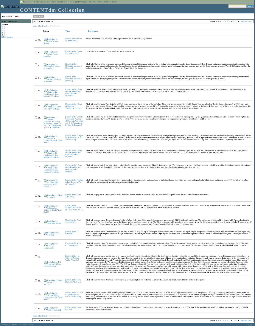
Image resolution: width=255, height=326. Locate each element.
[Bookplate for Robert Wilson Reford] (73, 40)
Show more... (7, 37)
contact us (29, 324)
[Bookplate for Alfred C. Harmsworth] (73, 244)
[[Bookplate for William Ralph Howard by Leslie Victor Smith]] (53, 299)
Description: (93, 31)
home (42, 2)
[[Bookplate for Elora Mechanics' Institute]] (53, 284)
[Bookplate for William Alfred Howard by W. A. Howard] (74, 182)
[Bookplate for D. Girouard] (72, 233)
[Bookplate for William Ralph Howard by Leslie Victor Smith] (74, 294)
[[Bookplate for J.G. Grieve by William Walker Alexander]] (53, 266)
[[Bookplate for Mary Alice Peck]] (53, 197)
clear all (44, 26)
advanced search (65, 2)
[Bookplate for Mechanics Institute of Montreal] (73, 66)
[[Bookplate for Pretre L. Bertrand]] (53, 310)
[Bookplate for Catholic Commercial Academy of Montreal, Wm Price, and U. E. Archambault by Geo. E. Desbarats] (74, 121)
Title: (67, 31)
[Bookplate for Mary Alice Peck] (73, 196)
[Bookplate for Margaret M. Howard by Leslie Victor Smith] (74, 138)
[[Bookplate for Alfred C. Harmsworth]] (53, 248)
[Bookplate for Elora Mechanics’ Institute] (73, 281)
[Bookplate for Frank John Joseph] (73, 221)
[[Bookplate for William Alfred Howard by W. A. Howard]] (53, 187)
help (114, 2)
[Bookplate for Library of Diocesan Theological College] (73, 106)
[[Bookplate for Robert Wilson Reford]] (53, 43)
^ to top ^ (250, 324)
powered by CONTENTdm (13, 324)
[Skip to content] (29, 2)
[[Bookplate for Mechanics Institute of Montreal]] (53, 69)
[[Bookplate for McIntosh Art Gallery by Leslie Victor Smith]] (53, 212)
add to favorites (54, 26)
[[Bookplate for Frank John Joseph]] (53, 223)
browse (50, 2)
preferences (80, 2)
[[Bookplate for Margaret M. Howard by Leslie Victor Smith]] (53, 142)
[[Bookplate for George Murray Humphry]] (53, 56)
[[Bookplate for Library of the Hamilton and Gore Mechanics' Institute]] (53, 96)
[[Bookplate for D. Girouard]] (53, 235)
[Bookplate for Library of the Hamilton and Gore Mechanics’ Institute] (73, 92)
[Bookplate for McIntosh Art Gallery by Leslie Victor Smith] (74, 207)
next (250, 21)
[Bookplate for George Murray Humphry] (73, 52)
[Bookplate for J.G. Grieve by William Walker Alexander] (72, 258)
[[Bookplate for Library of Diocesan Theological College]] (53, 109)
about (106, 2)
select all (36, 26)
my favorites (95, 2)
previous (244, 21)
